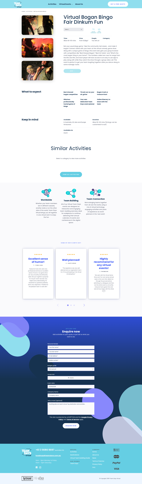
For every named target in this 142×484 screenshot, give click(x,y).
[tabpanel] (38, 274)
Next (84, 305)
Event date (51, 383)
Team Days (74, 463)
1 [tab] (68, 305)
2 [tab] (71, 305)
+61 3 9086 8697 (50, 450)
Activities (52, 4)
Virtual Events (65, 4)
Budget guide (52, 365)
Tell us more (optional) (55, 400)
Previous (57, 305)
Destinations (74, 455)
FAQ (93, 467)
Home (23, 11)
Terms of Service (98, 461)
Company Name (53, 392)
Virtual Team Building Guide (80, 458)
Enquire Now (71, 426)
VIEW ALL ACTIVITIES (71, 174)
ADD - (72, 71)
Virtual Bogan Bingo (39, 11)
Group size (51, 374)
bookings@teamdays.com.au (48, 455)
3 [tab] (74, 305)
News (94, 458)
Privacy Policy (97, 464)
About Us (79, 4)
